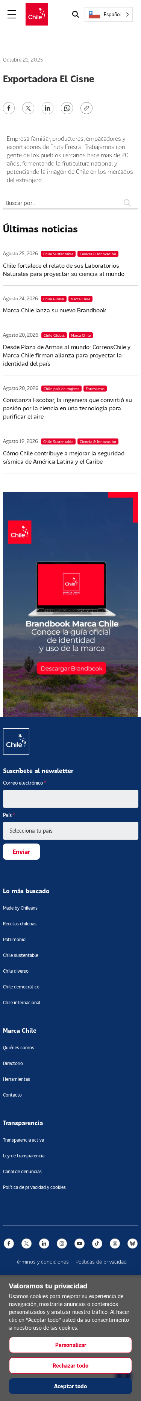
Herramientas (16, 1079)
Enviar (21, 851)
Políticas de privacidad (101, 1261)
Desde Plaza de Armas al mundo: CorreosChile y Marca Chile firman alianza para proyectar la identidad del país (66, 355)
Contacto (12, 1095)
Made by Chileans (20, 908)
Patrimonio (14, 939)
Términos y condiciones (42, 1261)
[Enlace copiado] (88, 108)
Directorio (13, 1063)
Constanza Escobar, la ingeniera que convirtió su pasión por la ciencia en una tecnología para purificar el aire (67, 408)
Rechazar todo (70, 1365)
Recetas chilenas (19, 923)
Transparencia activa (23, 1140)
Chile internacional (21, 1002)
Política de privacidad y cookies (34, 1187)
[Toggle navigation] (12, 14)
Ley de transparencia (23, 1155)
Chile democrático (21, 987)
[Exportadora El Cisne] (9, 107)
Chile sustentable (20, 955)
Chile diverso (16, 971)
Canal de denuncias (22, 1171)
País (9, 815)
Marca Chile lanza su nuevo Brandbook (54, 309)
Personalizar (70, 1345)
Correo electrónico (24, 783)
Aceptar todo (70, 1386)
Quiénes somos (18, 1047)
